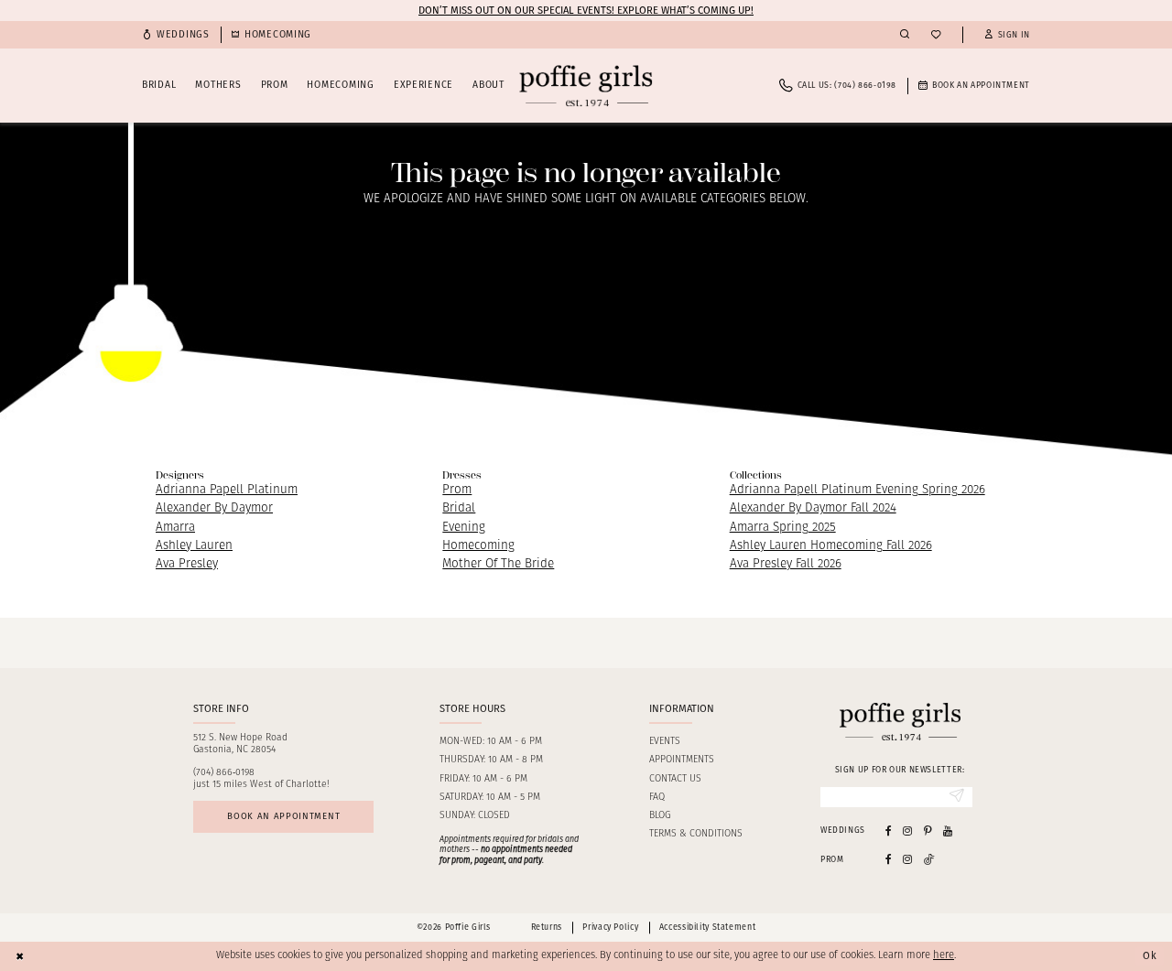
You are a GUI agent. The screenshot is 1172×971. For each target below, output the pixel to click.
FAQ (657, 798)
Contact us (675, 779)
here (943, 956)
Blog (659, 816)
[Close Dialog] (20, 956)
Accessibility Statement (707, 927)
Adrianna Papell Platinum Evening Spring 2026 (857, 490)
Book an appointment (283, 816)
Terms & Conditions (696, 834)
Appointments (681, 760)
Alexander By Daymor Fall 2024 (813, 508)
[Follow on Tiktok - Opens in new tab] (929, 859)
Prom (457, 490)
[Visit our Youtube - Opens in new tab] (947, 830)
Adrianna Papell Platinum (227, 490)
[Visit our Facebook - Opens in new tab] (888, 830)
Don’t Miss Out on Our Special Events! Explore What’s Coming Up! (586, 10)
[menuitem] (176, 35)
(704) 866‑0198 (224, 773)
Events (664, 742)
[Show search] (904, 34)
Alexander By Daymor (214, 508)
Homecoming (478, 546)
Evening (463, 528)
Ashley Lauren (194, 546)
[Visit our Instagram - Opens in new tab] (907, 830)
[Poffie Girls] (585, 85)
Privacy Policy (610, 927)
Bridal (458, 508)
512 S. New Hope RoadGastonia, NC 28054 (240, 744)
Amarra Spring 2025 (783, 528)
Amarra (175, 528)
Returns (546, 927)
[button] (1007, 35)
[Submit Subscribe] (956, 797)
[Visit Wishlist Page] (935, 35)
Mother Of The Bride (498, 564)
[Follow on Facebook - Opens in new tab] (888, 859)
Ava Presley (187, 564)
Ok (1150, 955)
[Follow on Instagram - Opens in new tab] (907, 859)
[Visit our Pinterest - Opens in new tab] (928, 830)
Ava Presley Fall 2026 (785, 564)
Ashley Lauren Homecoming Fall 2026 (831, 546)
